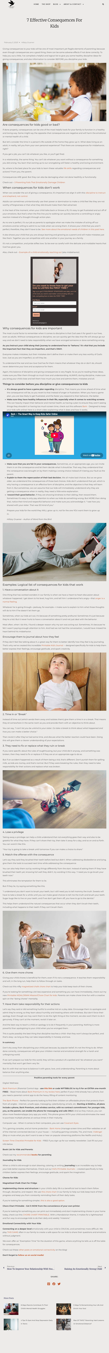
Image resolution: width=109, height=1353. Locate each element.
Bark (84, 406)
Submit (36, 315)
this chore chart (49, 1192)
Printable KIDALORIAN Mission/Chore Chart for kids (32, 995)
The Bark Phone (10, 1100)
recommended (27, 1155)
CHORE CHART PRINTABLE (36, 1215)
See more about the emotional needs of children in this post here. (73, 229)
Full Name (36, 300)
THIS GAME (13, 1232)
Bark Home (55, 1128)
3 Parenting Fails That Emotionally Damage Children (39, 182)
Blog (55, 4)
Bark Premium (10, 1088)
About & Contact (72, 4)
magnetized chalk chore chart (36, 986)
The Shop (46, 4)
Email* (35, 307)
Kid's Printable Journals (63, 1169)
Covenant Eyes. (71, 1123)
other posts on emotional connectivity (37, 1250)
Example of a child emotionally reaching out (40, 252)
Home (36, 4)
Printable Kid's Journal (52, 645)
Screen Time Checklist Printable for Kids (22, 1141)
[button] (103, 4)
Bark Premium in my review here (44, 1092)
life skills (68, 168)
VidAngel (97, 1132)
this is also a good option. (52, 1200)
